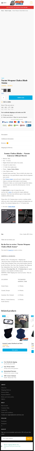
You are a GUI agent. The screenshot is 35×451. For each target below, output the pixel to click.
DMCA (3, 399)
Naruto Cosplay (8, 10)
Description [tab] (4, 134)
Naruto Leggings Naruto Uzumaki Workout (12, 444)
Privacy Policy (5, 392)
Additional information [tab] (7, 139)
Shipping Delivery (6, 390)
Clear (2, 93)
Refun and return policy (7, 397)
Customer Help (5, 408)
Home (2, 10)
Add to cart (20, 97)
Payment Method (5, 394)
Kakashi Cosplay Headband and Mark (12, 343)
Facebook (3, 421)
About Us (3, 387)
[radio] (5, 90)
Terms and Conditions (7, 412)
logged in (10, 250)
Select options (15, 350)
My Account (4, 405)
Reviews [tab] (4, 143)
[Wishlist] (24, 317)
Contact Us (4, 410)
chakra (9, 192)
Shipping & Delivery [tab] (6, 147)
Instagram (4, 423)
